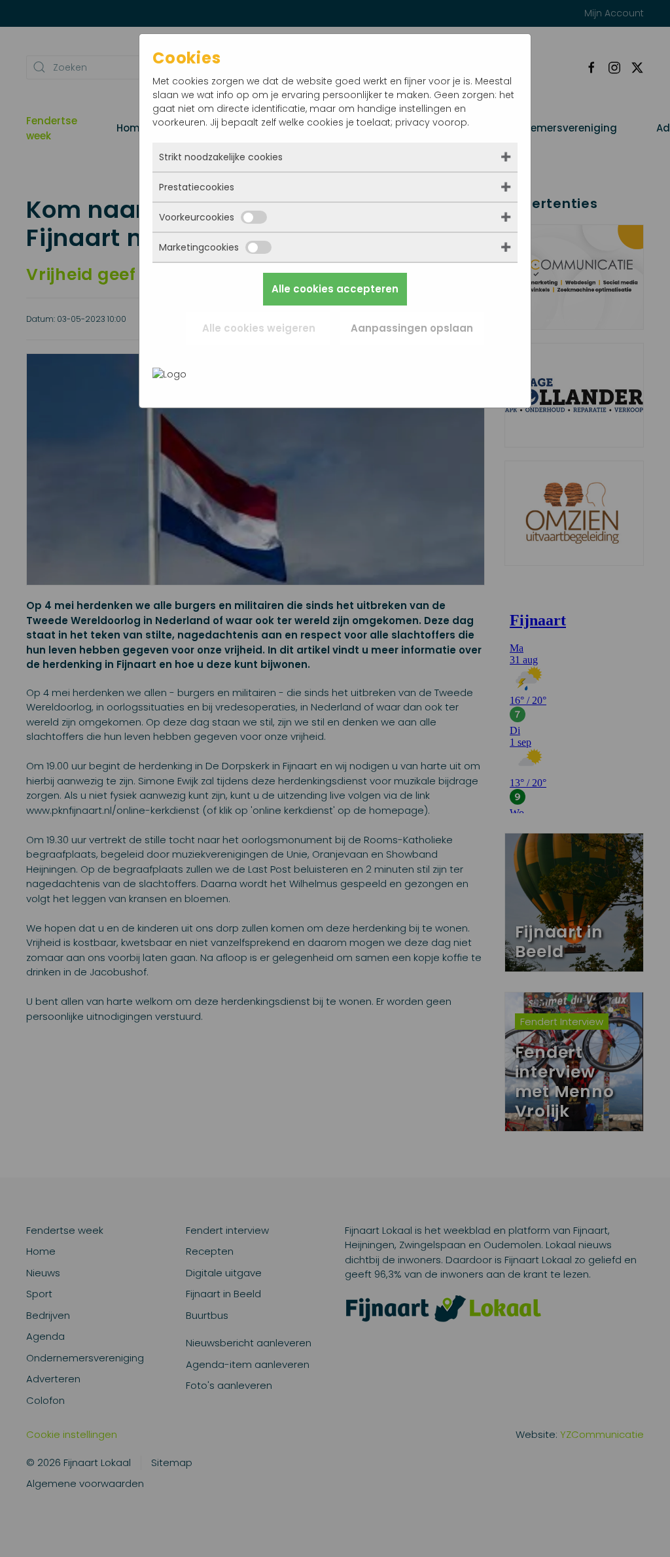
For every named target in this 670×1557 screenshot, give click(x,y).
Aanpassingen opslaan (412, 328)
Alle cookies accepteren (335, 289)
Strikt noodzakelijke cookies (221, 157)
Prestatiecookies (196, 187)
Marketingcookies (199, 247)
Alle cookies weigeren (258, 328)
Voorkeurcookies (196, 217)
